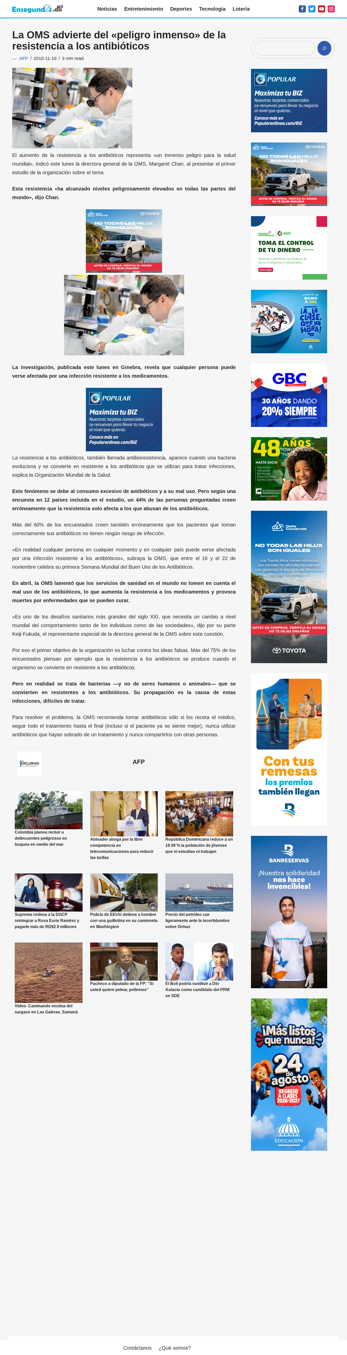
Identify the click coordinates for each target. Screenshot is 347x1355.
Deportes (181, 9)
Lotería (241, 9)
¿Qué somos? (175, 1348)
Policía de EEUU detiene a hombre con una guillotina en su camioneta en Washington (123, 920)
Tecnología (212, 9)
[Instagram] (331, 8)
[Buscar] (324, 48)
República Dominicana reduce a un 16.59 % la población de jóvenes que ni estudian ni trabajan (199, 845)
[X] (312, 8)
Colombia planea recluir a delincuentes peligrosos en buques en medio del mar (41, 838)
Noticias (107, 9)
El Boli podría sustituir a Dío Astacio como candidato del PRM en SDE (197, 989)
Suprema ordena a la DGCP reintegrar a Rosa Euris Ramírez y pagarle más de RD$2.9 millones (47, 920)
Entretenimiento (143, 9)
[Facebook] (302, 8)
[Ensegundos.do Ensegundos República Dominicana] (37, 9)
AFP (23, 58)
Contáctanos (137, 1348)
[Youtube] (321, 8)
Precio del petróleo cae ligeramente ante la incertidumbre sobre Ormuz (197, 920)
